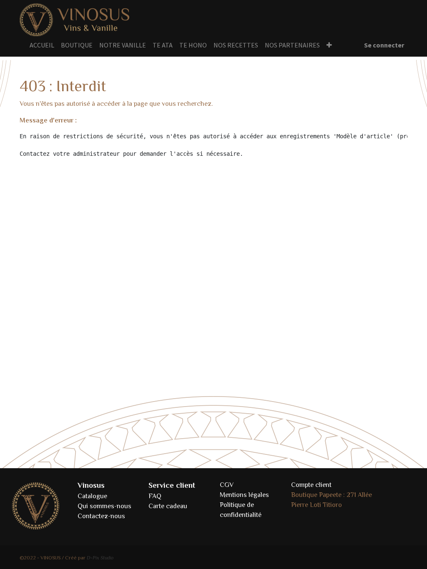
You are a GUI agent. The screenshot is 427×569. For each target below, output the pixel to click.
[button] (329, 45)
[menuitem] (42, 45)
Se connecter (384, 45)
